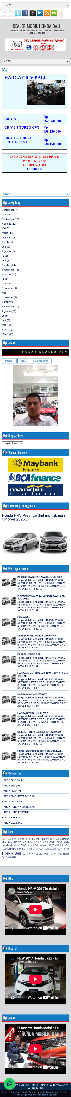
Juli (4, 256)
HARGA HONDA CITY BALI (16, 812)
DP (52, 839)
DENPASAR (46, 839)
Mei (4, 228)
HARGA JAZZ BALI (12, 822)
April (4, 329)
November (7, 288)
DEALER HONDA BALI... (30, 654)
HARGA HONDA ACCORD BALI (18, 806)
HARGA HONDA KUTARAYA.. (32, 694)
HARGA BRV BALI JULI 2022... (33, 713)
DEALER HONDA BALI (30, 839)
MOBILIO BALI (41, 854)
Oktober (6, 242)
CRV (5, 70)
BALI (4, 839)
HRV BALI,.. (23, 616)
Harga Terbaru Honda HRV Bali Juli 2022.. (39, 750)
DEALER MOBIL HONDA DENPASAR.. (37, 635)
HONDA (65, 849)
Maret (5, 232)
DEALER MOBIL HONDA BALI (36, 25)
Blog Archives (40, 361)
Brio (9, 839)
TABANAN (11, 857)
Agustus (6, 223)
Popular (9, 361)
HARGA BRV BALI (11, 785)
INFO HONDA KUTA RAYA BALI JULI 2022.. (40, 577)
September (8, 209)
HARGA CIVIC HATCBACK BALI (18, 796)
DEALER (15, 839)
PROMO (52, 854)
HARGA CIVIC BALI (12, 791)
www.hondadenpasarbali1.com (41, 1095)
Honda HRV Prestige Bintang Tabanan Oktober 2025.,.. (33, 517)
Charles (54, 1092)
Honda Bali (11, 853)
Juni (4, 246)
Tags (23, 361)
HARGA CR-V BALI (12, 801)
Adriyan (16, 1092)
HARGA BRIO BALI (12, 780)
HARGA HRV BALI (11, 817)
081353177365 (36, 1087)
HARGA (58, 839)
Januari (6, 214)
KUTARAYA (28, 854)
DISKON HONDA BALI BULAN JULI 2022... (39, 732)
